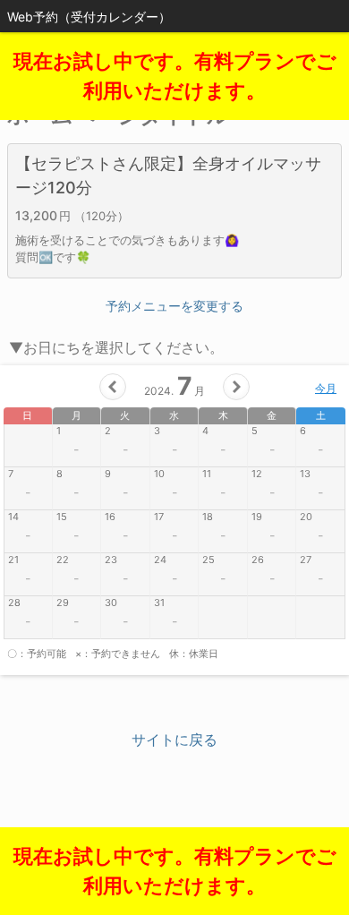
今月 (325, 388)
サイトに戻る (174, 739)
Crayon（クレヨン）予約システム (175, 834)
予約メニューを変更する (174, 305)
